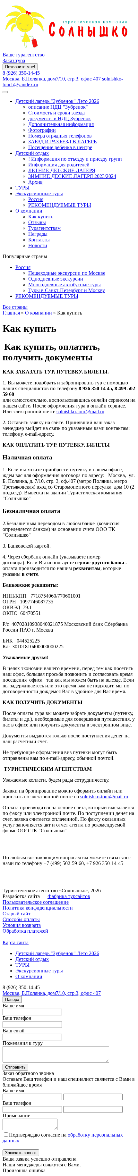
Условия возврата (22, 925)
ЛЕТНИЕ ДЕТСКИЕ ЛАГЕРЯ (61, 170)
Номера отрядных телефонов (60, 136)
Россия (35, 199)
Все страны (15, 307)
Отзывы (37, 222)
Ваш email (13, 1030)
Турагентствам (44, 228)
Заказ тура (14, 60)
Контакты (39, 239)
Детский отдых (32, 153)
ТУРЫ (22, 187)
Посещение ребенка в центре (60, 147)
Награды (37, 234)
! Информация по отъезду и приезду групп (75, 159)
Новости (37, 245)
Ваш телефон (17, 1018)
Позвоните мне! (20, 66)
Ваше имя (13, 1005)
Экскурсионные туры (39, 193)
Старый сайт (16, 913)
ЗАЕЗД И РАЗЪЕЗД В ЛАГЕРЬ (62, 141)
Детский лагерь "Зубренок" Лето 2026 (57, 101)
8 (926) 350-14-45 (21, 73)
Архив (35, 182)
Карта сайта (16, 942)
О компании (28, 211)
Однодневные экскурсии (55, 278)
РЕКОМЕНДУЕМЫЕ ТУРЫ (59, 205)
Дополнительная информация (61, 124)
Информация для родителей (59, 164)
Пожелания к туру (23, 1043)
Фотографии (42, 130)
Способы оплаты (21, 919)
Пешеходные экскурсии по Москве (66, 273)
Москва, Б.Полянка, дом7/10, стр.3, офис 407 (52, 78)
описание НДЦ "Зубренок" (58, 107)
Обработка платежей (25, 931)
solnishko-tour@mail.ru (80, 411)
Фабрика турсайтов (68, 896)
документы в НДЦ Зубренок (59, 118)
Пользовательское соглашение (36, 902)
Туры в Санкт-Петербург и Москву (66, 290)
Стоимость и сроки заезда (56, 112)
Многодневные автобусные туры (64, 284)
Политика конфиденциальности (38, 908)
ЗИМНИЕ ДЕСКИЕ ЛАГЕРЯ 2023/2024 (72, 176)
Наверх (12, 999)
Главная (11, 312)
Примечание (16, 1115)
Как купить (40, 216)
